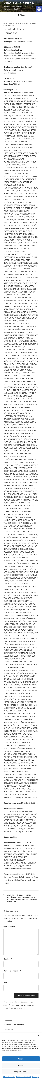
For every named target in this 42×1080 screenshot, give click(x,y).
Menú (22, 15)
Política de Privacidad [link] (23, 1077)
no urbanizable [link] (25, 897)
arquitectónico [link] (15, 895)
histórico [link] (12, 897)
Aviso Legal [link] (35, 1077)
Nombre (8, 959)
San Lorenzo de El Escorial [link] (24, 899)
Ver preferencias (21, 1072)
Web (5, 983)
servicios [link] (11, 901)
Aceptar (21, 1059)
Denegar (21, 1065)
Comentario (9, 927)
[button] (38, 1036)
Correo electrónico (12, 971)
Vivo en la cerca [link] (19, 3)
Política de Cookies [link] (9, 1077)
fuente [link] (27, 895)
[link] (39, 9)
